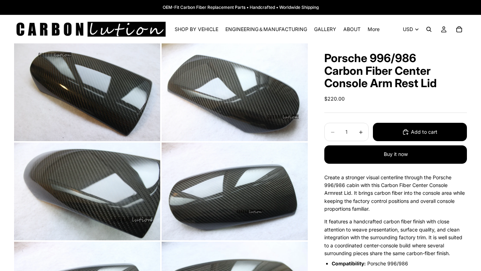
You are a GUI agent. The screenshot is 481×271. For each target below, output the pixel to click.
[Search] (429, 29)
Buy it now (396, 154)
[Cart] (459, 29)
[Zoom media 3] (87, 191)
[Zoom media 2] (235, 92)
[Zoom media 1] (87, 92)
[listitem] (373, 29)
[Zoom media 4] (235, 191)
